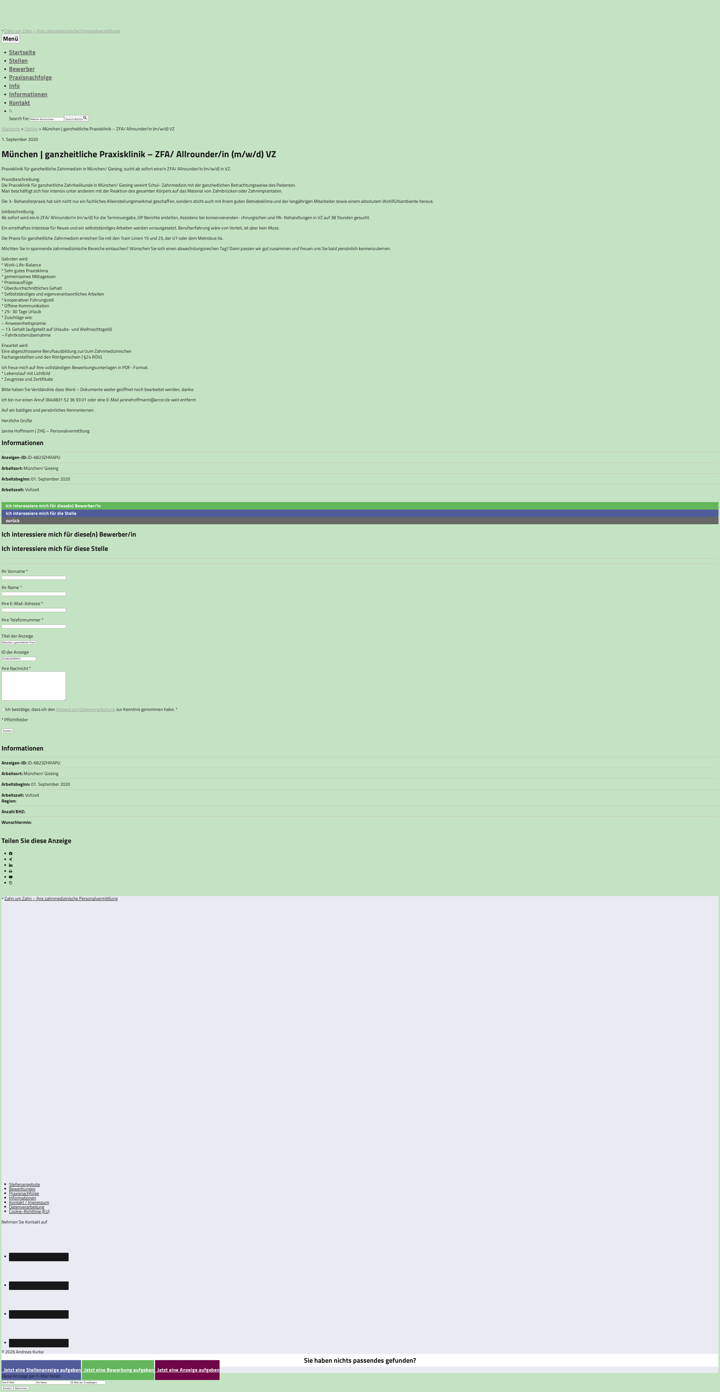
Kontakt (19, 102)
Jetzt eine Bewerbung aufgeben (118, 1369)
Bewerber (22, 68)
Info (14, 85)
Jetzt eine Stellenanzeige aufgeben (41, 1369)
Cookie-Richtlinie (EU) (29, 1211)
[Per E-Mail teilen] (10, 877)
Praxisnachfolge (30, 77)
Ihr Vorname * (15, 571)
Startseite (22, 51)
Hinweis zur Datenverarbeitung (85, 709)
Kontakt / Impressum (29, 1202)
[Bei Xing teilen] (10, 859)
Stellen (18, 60)
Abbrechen (21, 1388)
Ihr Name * (12, 587)
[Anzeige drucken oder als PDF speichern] (10, 871)
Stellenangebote (24, 1184)
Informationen (28, 94)
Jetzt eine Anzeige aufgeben (187, 1369)
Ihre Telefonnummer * (23, 619)
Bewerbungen (22, 1188)
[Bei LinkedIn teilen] (10, 865)
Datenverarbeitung (26, 1206)
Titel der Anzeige (17, 635)
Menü (10, 38)
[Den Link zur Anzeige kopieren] (10, 882)
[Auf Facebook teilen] (10, 853)
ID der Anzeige (15, 652)
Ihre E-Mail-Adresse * (22, 603)
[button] (11, 110)
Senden (7, 1388)
